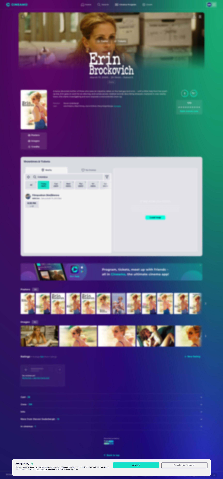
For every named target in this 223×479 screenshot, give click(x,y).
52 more (117, 106)
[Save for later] (200, 16)
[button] (184, 93)
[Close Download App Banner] (200, 265)
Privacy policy (41, 470)
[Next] (205, 303)
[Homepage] (16, 4)
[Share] (194, 16)
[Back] (23, 16)
